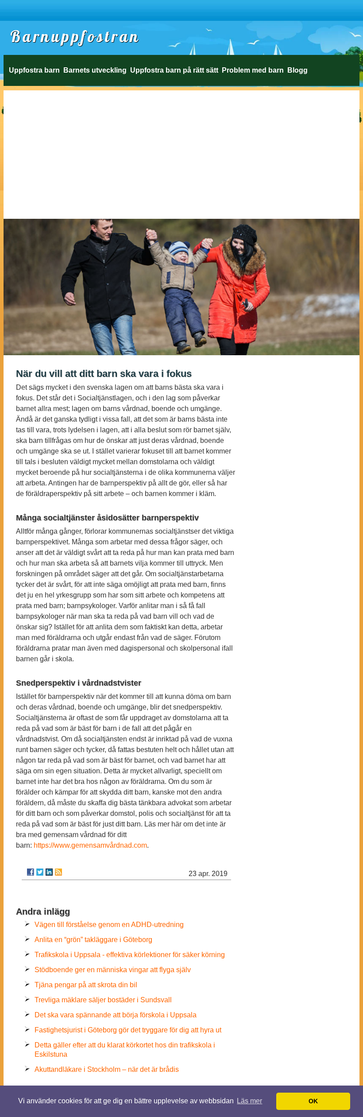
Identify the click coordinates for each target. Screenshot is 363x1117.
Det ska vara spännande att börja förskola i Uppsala (116, 1015)
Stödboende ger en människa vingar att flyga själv (113, 969)
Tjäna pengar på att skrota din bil (86, 985)
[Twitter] (39, 872)
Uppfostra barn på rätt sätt (174, 70)
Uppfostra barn (34, 70)
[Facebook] (30, 872)
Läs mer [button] (249, 1101)
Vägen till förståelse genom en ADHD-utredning (109, 924)
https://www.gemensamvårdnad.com (90, 845)
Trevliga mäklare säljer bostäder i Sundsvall (103, 1000)
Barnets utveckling (95, 70)
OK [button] (313, 1101)
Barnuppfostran (75, 36)
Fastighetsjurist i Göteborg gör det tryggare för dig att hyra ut (128, 1030)
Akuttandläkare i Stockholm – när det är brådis (107, 1069)
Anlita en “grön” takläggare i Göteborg (93, 939)
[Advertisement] (181, 152)
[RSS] (58, 872)
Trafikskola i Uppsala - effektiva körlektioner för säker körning (130, 954)
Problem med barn (253, 70)
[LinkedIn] (49, 872)
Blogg (297, 70)
